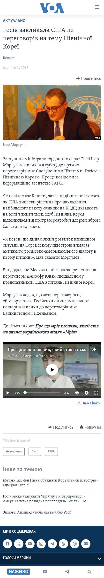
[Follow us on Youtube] (30, 543)
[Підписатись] (85, 543)
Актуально (14, 21)
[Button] (88, 78)
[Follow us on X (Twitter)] (18, 543)
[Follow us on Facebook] (7, 543)
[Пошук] (89, 572)
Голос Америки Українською (36, 356)
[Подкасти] (74, 543)
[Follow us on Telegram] (52, 543)
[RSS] (63, 543)
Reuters (9, 58)
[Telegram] (67, 572)
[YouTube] (44, 572)
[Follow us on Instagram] (41, 543)
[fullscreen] (96, 393)
